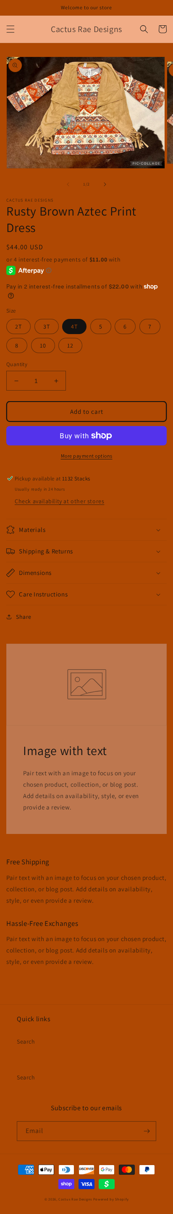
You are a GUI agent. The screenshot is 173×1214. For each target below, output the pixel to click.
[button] (10, 29)
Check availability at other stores (59, 501)
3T (46, 326)
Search (26, 1041)
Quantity (16, 364)
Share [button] (23, 616)
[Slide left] (68, 184)
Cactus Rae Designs (75, 1199)
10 (43, 345)
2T (18, 326)
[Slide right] (105, 184)
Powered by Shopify (111, 1199)
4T (74, 326)
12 (70, 345)
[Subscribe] (146, 1131)
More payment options (87, 456)
